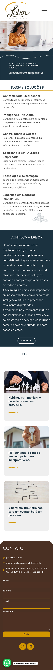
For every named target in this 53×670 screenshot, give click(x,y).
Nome (6, 580)
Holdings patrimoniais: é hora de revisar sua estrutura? (24, 401)
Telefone (7, 591)
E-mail (6, 601)
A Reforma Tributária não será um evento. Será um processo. (25, 511)
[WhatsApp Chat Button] (7, 663)
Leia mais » (13, 412)
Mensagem (8, 611)
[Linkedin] (30, 646)
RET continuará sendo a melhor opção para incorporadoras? (24, 456)
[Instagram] (22, 646)
